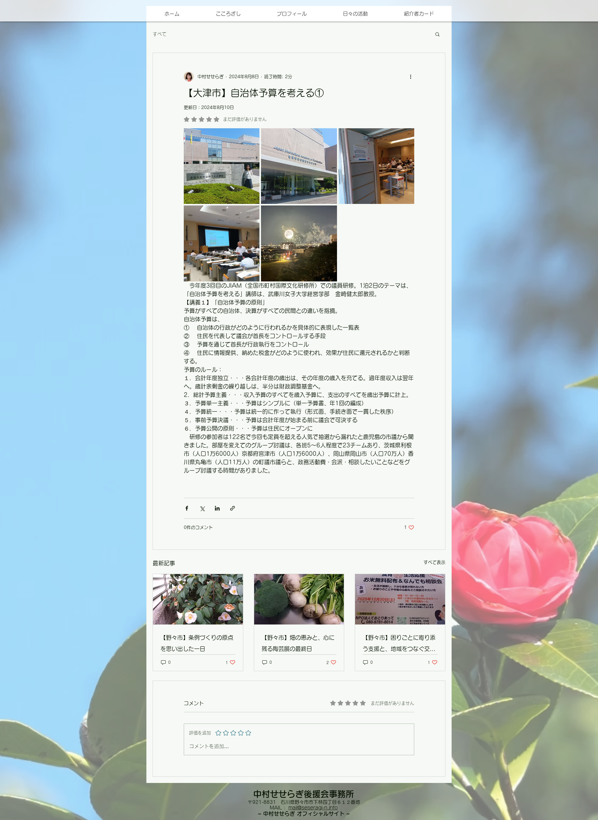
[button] (419, 13)
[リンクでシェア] (232, 508)
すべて (160, 34)
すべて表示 (434, 562)
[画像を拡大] (221, 166)
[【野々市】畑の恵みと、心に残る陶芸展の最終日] (299, 599)
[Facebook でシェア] (187, 508)
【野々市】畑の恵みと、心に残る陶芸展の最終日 (298, 643)
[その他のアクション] (410, 76)
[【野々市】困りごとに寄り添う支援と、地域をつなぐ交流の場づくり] (400, 599)
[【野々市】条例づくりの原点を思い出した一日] (198, 599)
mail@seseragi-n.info (313, 807)
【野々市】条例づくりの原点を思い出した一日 (196, 643)
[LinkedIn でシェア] (217, 508)
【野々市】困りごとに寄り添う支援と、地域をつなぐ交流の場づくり (399, 644)
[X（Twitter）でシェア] (202, 508)
